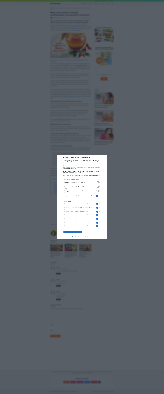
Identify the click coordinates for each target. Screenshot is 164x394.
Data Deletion (75, 236)
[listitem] (82, 179)
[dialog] (82, 197)
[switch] (98, 182)
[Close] (104, 157)
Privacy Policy (89, 236)
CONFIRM (72, 232)
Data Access (82, 236)
